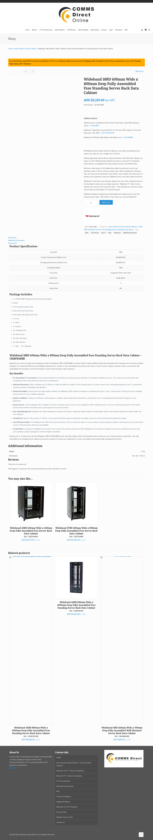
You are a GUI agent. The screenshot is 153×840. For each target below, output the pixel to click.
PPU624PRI (95, 126)
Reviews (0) (12, 243)
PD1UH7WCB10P (108, 133)
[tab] (76, 237)
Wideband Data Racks (125, 230)
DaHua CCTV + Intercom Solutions (69, 776)
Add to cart (106, 202)
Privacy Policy (61, 812)
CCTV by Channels (63, 781)
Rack (109, 233)
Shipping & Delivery (63, 802)
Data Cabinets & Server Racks (25, 49)
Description (12, 238)
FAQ (57, 791)
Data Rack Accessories (64, 786)
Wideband (117, 233)
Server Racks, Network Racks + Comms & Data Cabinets (73, 764)
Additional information (16, 240)
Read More (13, 768)
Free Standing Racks (109, 230)
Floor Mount (95, 233)
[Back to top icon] (141, 834)
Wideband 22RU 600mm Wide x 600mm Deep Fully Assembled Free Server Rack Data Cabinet (31, 531)
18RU (140, 227)
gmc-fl (103, 233)
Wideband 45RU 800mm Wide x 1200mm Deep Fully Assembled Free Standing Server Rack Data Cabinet (31, 730)
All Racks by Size (94, 230)
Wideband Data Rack (130, 233)
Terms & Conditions (63, 797)
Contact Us (60, 822)
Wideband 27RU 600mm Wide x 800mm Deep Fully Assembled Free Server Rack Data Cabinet (76, 531)
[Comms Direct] (76, 14)
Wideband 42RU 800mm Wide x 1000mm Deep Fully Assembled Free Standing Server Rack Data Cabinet (76, 605)
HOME (58, 758)
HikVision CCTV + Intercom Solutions (70, 771)
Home (10, 49)
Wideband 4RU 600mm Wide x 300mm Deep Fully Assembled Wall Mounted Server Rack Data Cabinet (121, 730)
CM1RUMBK (128, 137)
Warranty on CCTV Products (66, 807)
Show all (140, 71)
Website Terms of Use (64, 817)
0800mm (134, 227)
